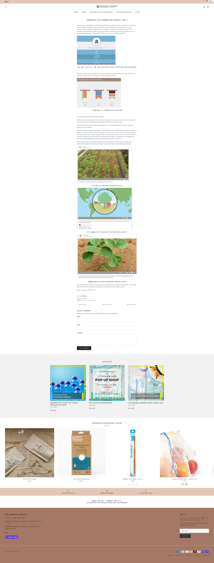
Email (78, 325)
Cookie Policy (205, 555)
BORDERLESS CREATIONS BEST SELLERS (107, 423)
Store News (83, 300)
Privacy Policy (188, 555)
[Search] (6, 7)
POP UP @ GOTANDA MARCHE (100, 403)
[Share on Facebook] (83, 296)
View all (106, 425)
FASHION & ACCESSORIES (124, 12)
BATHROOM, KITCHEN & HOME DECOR (101, 12)
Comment (80, 333)
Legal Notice (171, 555)
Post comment (84, 348)
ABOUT (76, 12)
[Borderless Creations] (107, 6)
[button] (210, 1)
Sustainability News (91, 300)
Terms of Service (179, 555)
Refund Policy (197, 555)
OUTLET (137, 12)
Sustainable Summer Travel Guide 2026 (145, 403)
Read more (53, 410)
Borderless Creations (14, 551)
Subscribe (185, 536)
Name (78, 316)
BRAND (84, 12)
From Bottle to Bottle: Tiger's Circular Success (64, 404)
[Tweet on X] (81, 296)
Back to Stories (107, 304)
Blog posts (107, 362)
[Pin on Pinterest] (85, 296)
